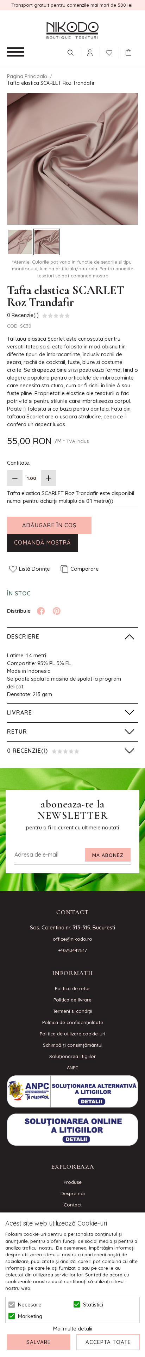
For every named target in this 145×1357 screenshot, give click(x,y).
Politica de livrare (72, 1000)
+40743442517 (72, 950)
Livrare (19, 712)
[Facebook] (40, 611)
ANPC (72, 1067)
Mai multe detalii (72, 1328)
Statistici (93, 1304)
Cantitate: (18, 462)
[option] (72, 159)
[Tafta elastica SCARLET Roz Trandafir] (20, 242)
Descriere (23, 636)
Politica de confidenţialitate (72, 1022)
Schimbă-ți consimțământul (72, 1045)
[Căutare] (70, 53)
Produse (73, 1182)
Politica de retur (72, 988)
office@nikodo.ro (72, 939)
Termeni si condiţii (72, 1011)
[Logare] (90, 53)
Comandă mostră (42, 542)
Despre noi (73, 1193)
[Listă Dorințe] (109, 52)
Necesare (30, 1304)
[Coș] (130, 53)
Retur (17, 731)
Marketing (30, 1316)
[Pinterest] (56, 611)
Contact (73, 1205)
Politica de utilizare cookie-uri (72, 1033)
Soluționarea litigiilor (72, 1056)
